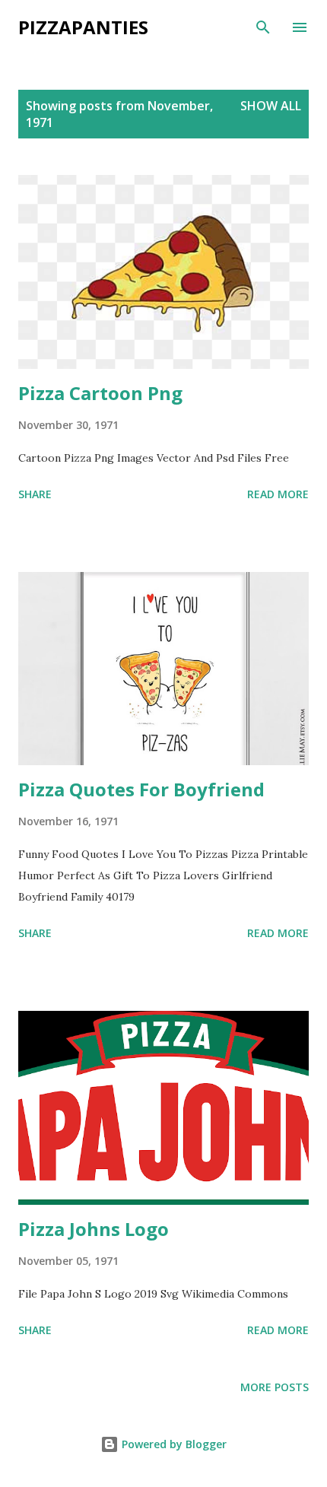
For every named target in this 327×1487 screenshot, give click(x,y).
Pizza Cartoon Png (100, 392)
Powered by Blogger (173, 1444)
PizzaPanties (83, 27)
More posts (274, 1387)
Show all (270, 105)
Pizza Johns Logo (93, 1228)
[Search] (263, 27)
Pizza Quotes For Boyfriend (141, 789)
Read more (278, 494)
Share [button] (35, 494)
